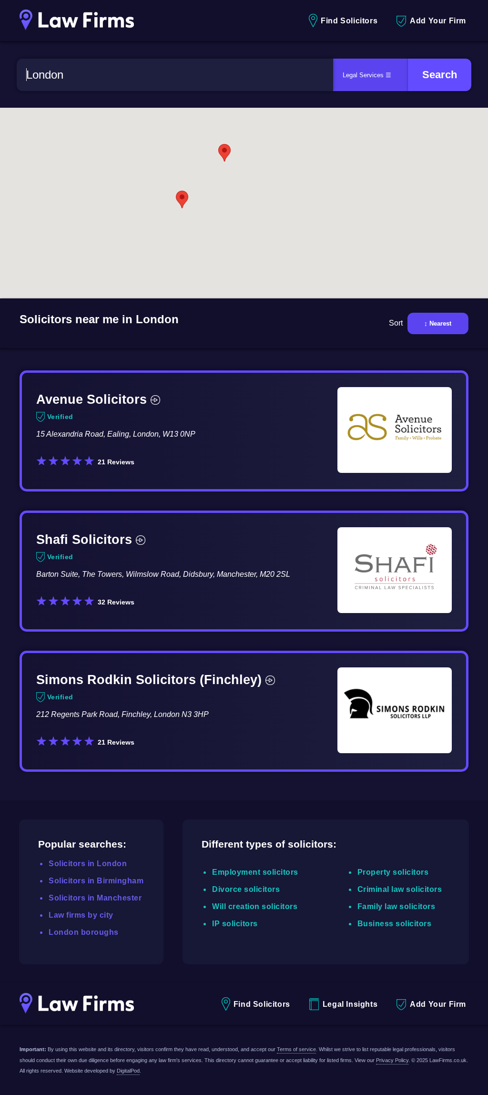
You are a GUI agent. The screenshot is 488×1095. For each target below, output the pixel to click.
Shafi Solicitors (84, 539)
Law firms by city (81, 915)
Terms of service (296, 1049)
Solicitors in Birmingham (96, 881)
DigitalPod (128, 1071)
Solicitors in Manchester (95, 898)
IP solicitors (235, 924)
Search (439, 75)
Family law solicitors (396, 906)
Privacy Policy (392, 1060)
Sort (396, 323)
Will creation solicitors (254, 906)
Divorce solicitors (246, 889)
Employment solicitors (255, 872)
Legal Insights (350, 1004)
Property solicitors (393, 872)
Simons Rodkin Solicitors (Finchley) (149, 679)
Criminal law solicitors (399, 889)
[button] (182, 199)
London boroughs (84, 932)
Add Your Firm (438, 21)
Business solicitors (394, 924)
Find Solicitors (349, 21)
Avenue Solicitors (91, 399)
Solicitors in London (88, 864)
